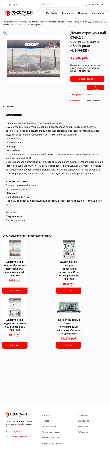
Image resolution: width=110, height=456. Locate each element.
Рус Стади (51, 13)
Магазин (96, 13)
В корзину (95, 88)
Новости (82, 13)
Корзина (46, 415)
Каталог (65, 13)
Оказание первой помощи (61, 22)
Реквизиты (83, 426)
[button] (5, 32)
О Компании (83, 421)
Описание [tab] (10, 107)
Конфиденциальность (52, 438)
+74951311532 (21, 436)
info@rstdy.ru (11, 4)
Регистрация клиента (51, 432)
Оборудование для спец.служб (32, 22)
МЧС (48, 22)
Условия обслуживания (53, 443)
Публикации (83, 432)
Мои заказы (47, 421)
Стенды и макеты (81, 22)
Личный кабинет (49, 426)
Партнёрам (83, 415)
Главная (6, 22)
